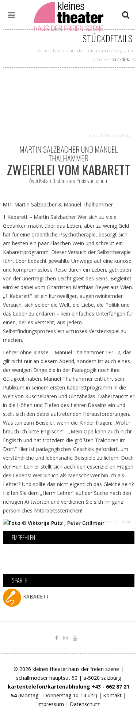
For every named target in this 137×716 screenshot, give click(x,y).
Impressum (50, 704)
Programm (124, 51)
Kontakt (112, 695)
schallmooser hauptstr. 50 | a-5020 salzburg (68, 677)
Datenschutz (85, 704)
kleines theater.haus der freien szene (73, 51)
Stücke (102, 59)
